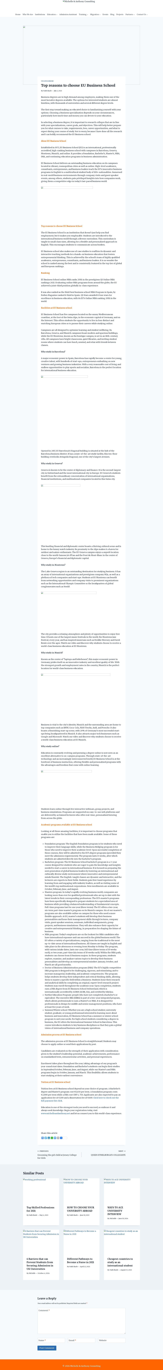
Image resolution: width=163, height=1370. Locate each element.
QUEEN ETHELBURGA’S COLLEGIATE (108, 1153)
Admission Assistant (68, 14)
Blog (112, 14)
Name (42, 1340)
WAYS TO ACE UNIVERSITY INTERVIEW (115, 1211)
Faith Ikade (47, 91)
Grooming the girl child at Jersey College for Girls (57, 1154)
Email (72, 1340)
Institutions (40, 14)
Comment (44, 1310)
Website (103, 1340)
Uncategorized (47, 81)
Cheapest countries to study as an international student (120, 1262)
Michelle (113, 1218)
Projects (119, 14)
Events (105, 14)
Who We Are (28, 14)
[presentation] (41, 1190)
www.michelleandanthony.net (55, 1113)
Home (18, 14)
